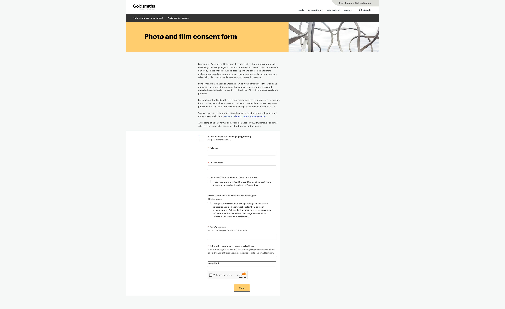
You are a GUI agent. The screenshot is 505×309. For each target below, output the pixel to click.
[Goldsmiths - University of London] (144, 6)
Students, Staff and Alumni (352, 3)
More (347, 10)
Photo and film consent (178, 18)
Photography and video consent (148, 18)
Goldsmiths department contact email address (231, 246)
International (333, 10)
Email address (215, 162)
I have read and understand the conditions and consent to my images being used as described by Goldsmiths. (242, 183)
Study (301, 10)
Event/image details (218, 227)
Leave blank (213, 263)
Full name (213, 148)
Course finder (315, 10)
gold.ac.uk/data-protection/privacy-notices (244, 116)
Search (365, 12)
